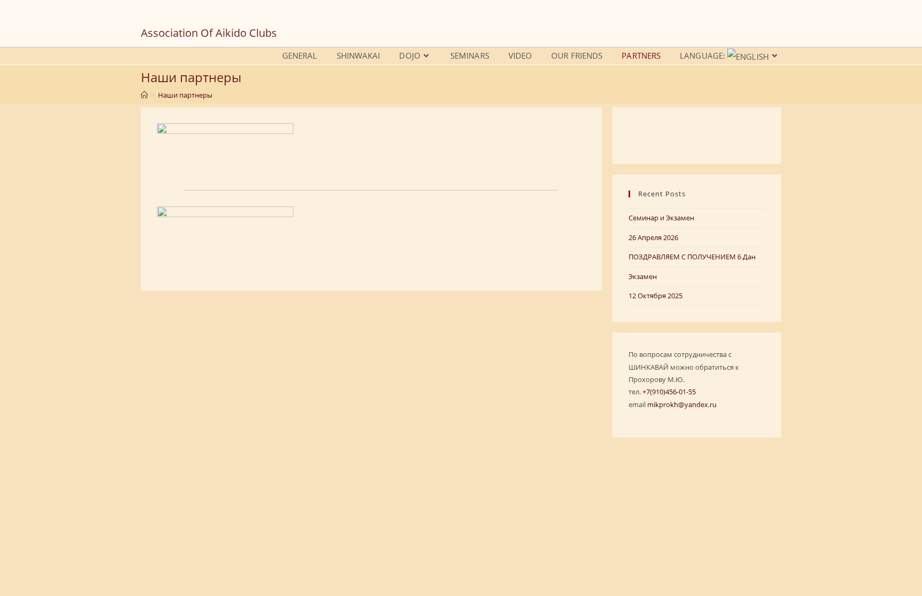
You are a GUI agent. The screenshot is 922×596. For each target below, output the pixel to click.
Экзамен (643, 276)
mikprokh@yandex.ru (682, 404)
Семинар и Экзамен (661, 217)
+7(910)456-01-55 (669, 391)
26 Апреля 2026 (653, 237)
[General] (144, 95)
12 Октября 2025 (655, 295)
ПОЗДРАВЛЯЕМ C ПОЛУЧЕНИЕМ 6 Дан (692, 256)
